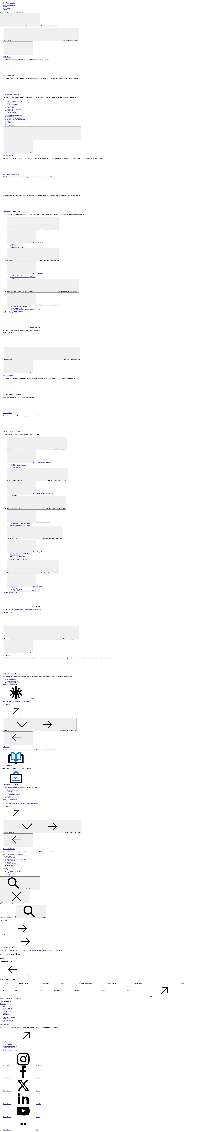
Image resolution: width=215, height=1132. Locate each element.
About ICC (40, 730)
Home (1, 950)
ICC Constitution (7, 1044)
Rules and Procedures (16, 589)
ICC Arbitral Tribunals (45, 950)
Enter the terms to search (6, 904)
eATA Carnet (13, 245)
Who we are (6, 1007)
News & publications (42, 832)
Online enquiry (7, 1014)
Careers (5, 1013)
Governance (13, 495)
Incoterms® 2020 (14, 278)
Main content (6, 8)
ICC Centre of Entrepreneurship (18, 306)
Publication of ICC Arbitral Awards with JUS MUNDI (24, 591)
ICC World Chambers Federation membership (15, 674)
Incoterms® (6, 193)
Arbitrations (6, 934)
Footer (5, 9)
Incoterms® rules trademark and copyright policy (23, 277)
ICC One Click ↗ (11, 174)
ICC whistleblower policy (10, 1050)
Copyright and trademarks (10, 1046)
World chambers (41, 638)
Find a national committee (7, 1042)
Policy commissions (8, 75)
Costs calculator (7, 413)
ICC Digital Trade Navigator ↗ (15, 211)
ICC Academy (10, 784)
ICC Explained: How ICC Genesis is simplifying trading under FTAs (21, 803)
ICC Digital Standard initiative (11, 94)
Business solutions (42, 139)
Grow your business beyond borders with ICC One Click (25, 309)
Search (5, 6)
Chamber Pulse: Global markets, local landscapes (16, 701)
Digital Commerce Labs (16, 308)
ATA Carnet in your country (17, 247)
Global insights (41, 40)
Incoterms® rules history (16, 275)
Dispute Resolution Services (23, 950)
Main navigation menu (9, 3)
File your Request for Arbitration (12, 394)
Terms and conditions (9, 1047)
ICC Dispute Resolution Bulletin (18, 559)
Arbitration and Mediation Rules (11, 431)
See (151, 996)
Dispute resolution (42, 359)
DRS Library (13, 588)
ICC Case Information (16, 467)
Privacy (5, 1049)
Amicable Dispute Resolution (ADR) (20, 465)
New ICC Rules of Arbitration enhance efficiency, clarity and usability (22, 330)
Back (30, 54)
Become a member (8, 1008)
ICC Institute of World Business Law (20, 523)
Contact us (3, 1004)
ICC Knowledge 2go (9, 765)
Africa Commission (15, 555)
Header (5, 2)
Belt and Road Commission (17, 556)
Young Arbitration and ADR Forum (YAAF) (22, 525)
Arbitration (13, 464)
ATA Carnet (13, 244)
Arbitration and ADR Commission (19, 553)
